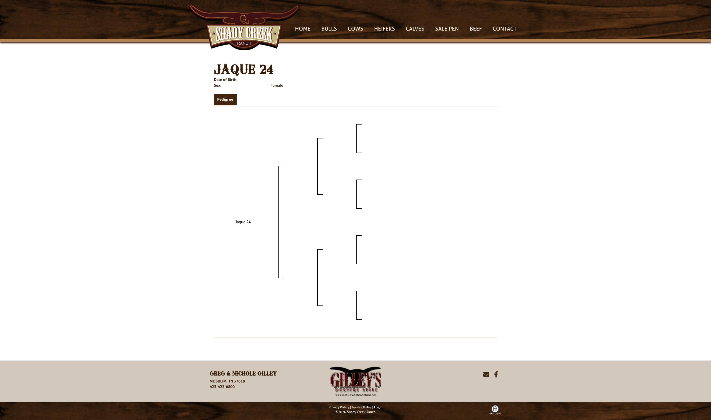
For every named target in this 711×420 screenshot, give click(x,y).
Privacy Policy (339, 407)
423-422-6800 (222, 386)
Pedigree (225, 99)
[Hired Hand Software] (495, 409)
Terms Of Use (361, 407)
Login (378, 407)
